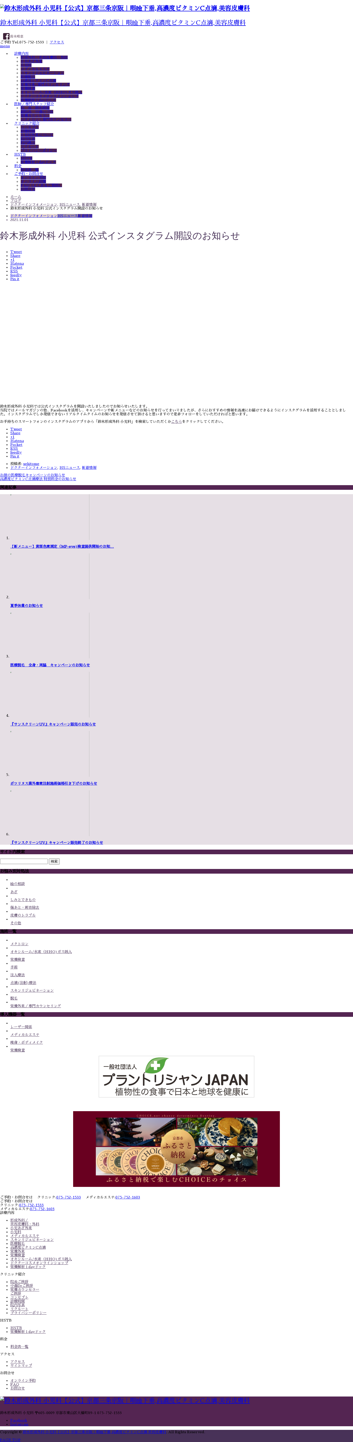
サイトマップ (21, 1365)
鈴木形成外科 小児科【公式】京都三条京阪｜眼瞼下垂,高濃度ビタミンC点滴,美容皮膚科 (123, 23)
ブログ (15, 200)
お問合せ (28, 189)
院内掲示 (28, 142)
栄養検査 (28, 88)
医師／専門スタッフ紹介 (34, 104)
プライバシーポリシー (39, 150)
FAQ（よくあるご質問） (41, 185)
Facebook (18, 1420)
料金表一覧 (30, 170)
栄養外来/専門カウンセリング (45, 84)
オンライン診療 (33, 181)
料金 (17, 166)
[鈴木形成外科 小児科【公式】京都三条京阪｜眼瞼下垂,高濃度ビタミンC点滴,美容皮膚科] (125, 8)
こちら (176, 421)
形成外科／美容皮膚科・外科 (44, 57)
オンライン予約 (33, 177)
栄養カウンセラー (35, 115)
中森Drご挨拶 (21, 1285)
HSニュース (67, 216)
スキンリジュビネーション (42, 73)
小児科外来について (37, 135)
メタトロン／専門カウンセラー (46, 119)
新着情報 (85, 216)
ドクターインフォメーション (33, 216)
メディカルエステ (35, 69)
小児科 (26, 65)
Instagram (19, 1424)
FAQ (14, 1384)
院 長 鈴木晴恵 (35, 108)
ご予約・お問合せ (28, 174)
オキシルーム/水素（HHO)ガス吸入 (51, 92)
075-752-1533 (68, 1197)
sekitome (31, 464)
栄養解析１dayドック (38, 100)
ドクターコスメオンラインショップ (50, 96)
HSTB (20, 154)
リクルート (30, 146)
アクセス (57, 42)
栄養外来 (17, 1251)
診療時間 (28, 131)
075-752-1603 (128, 1197)
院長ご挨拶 (19, 1282)
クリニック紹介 (27, 123)
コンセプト (30, 127)
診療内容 (21, 53)
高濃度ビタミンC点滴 (38, 80)
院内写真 (28, 139)
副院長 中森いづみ (37, 111)
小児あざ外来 (31, 61)
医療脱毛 (28, 77)
